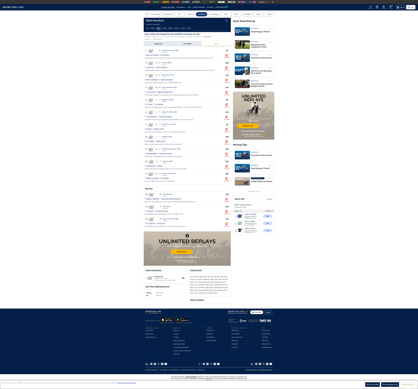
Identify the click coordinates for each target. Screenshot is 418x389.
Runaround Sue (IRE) (170, 50)
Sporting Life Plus (179, 340)
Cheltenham (149, 330)
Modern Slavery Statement (182, 351)
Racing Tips (265, 330)
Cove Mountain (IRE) (171, 219)
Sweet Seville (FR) (169, 173)
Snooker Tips (266, 344)
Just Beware (167, 194)
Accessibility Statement (181, 347)
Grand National (150, 337)
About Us (177, 330)
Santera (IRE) (167, 137)
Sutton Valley (250, 221)
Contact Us (210, 330)
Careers (176, 337)
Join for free (256, 312)
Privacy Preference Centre (188, 370)
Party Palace (167, 63)
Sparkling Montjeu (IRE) (171, 149)
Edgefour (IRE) (167, 100)
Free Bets (235, 347)
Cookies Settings (408, 384)
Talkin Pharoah (250, 214)
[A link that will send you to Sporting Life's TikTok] (162, 364)
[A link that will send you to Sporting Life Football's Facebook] (256, 364)
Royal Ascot (149, 334)
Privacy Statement (174, 370)
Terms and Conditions (151, 370)
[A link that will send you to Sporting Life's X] (158, 364)
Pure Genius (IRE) (169, 124)
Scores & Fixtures (237, 337)
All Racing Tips (253, 191)
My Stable (235, 344)
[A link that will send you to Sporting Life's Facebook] (151, 364)
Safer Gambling (211, 340)
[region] (209, 384)
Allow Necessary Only (390, 384)
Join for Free (182, 252)
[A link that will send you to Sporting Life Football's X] (263, 364)
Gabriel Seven (250, 228)
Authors (176, 334)
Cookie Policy (201, 370)
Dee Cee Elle (168, 161)
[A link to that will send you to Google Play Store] (184, 321)
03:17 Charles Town (243, 205)
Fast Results (235, 334)
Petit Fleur (167, 206)
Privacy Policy (163, 370)
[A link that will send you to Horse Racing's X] (211, 364)
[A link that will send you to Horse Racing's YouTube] (218, 364)
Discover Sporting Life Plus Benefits (186, 257)
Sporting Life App (179, 344)
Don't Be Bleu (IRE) (169, 112)
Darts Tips (265, 340)
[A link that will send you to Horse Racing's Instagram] (207, 364)
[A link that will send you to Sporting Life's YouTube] (166, 364)
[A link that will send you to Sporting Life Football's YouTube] (271, 364)
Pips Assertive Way (169, 87)
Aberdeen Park (168, 75)
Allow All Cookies (372, 384)
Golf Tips (264, 337)
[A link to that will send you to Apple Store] (167, 321)
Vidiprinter (235, 340)
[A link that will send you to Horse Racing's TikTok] (215, 364)
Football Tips (266, 334)
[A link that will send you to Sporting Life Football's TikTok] (267, 364)
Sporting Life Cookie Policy (126, 383)
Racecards (235, 330)
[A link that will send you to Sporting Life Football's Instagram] (260, 364)
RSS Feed (177, 354)
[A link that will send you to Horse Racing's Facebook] (204, 364)
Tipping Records (267, 347)
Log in (198, 252)
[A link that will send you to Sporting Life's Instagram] (155, 364)
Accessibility (210, 337)
